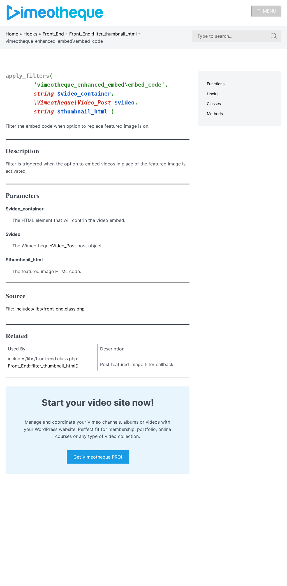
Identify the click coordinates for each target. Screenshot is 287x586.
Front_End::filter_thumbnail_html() (43, 366)
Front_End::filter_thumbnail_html (103, 34)
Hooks (30, 34)
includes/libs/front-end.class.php (50, 309)
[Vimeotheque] (55, 12)
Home (12, 34)
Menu (269, 11)
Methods (215, 113)
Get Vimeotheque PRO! (97, 457)
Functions (215, 83)
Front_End (53, 34)
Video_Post (64, 245)
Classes (214, 103)
